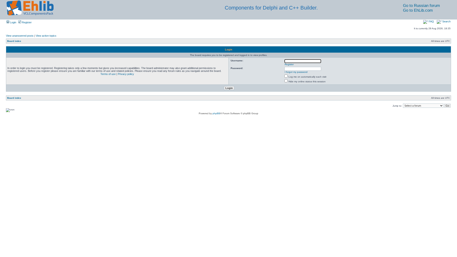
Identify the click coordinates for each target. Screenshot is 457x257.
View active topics (46, 35)
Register (26, 22)
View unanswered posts (20, 35)
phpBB (216, 113)
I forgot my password (296, 72)
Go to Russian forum (421, 5)
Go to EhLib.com (418, 10)
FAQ (431, 21)
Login (12, 22)
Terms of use (108, 74)
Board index (14, 41)
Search (446, 21)
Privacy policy (126, 74)
